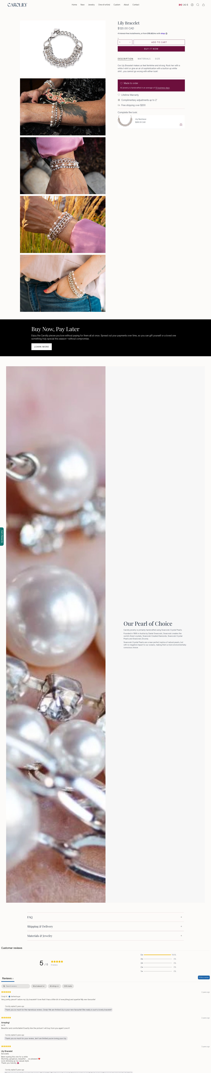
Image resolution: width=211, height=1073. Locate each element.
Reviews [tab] (7, 978)
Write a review (204, 977)
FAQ (29, 917)
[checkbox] (68, 986)
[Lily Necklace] (125, 121)
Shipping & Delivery (40, 926)
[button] (91, 5)
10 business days (162, 88)
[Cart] (203, 5)
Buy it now (151, 48)
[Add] (181, 124)
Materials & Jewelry (39, 936)
